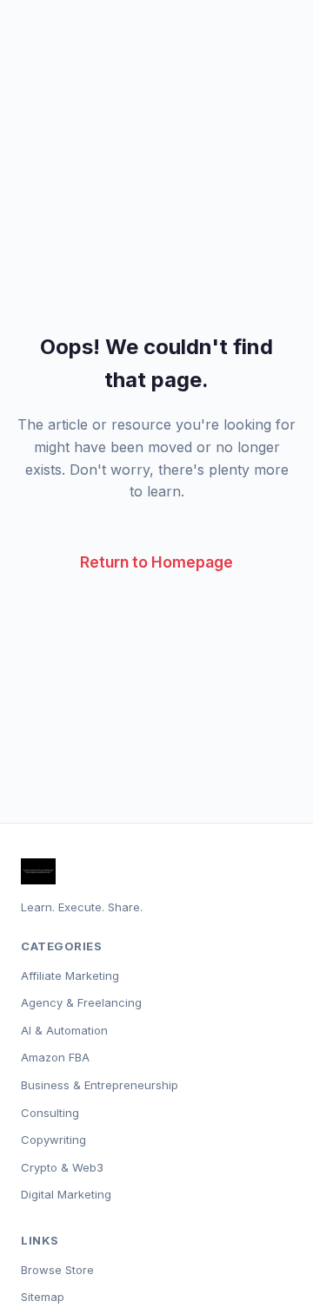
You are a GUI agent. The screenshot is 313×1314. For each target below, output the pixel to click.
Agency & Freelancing (81, 1002)
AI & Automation (64, 1030)
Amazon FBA (55, 1057)
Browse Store (57, 1270)
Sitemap (42, 1297)
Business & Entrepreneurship (99, 1085)
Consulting (50, 1113)
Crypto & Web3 (62, 1167)
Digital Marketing (66, 1194)
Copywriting (53, 1139)
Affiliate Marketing (70, 975)
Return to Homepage (156, 562)
